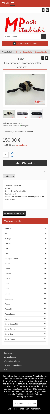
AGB (5, 369)
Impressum (36, 408)
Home (18, 52)
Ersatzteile (27, 52)
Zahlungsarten (10, 353)
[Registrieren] (47, 10)
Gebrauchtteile (40, 52)
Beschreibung (9, 176)
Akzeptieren (19, 403)
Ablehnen (32, 403)
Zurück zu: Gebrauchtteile (15, 213)
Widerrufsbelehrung (12, 361)
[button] (43, 10)
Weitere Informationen (18, 408)
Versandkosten (22, 145)
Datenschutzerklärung (13, 365)
